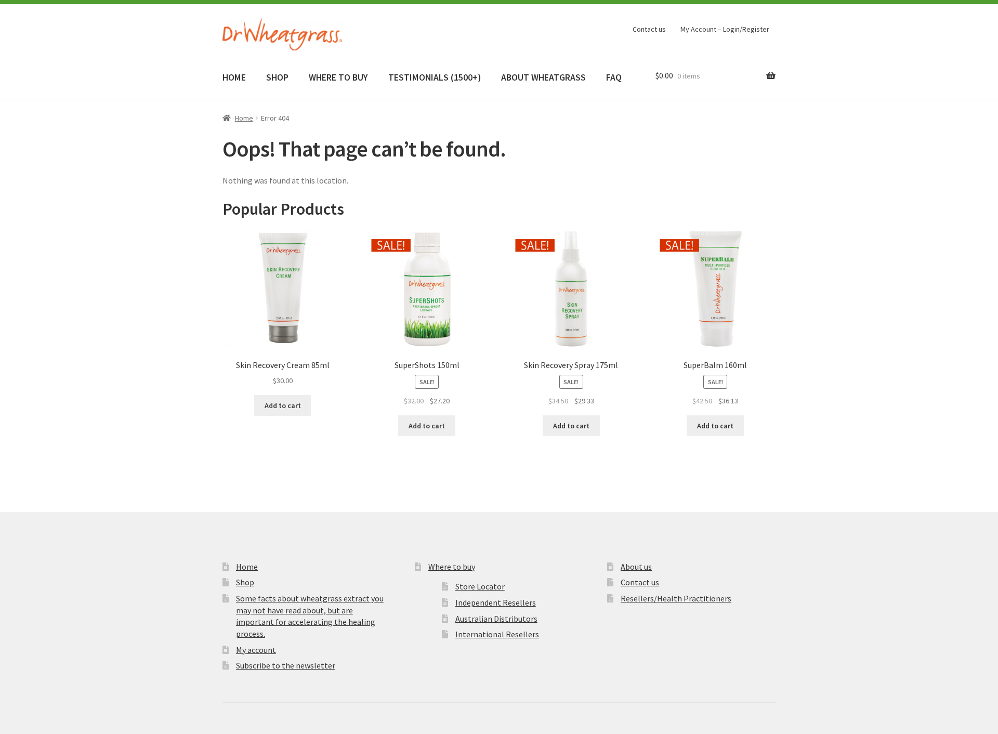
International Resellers (497, 634)
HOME (234, 77)
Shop (245, 582)
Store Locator (480, 586)
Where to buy (451, 566)
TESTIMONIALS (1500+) (434, 77)
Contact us (649, 29)
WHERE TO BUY (338, 77)
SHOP (277, 77)
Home (244, 118)
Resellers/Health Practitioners (676, 598)
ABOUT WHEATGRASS (543, 77)
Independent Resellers (495, 602)
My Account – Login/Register (724, 29)
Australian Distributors (496, 618)
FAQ (614, 77)
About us (636, 566)
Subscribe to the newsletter (285, 665)
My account (256, 650)
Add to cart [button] (283, 405)
